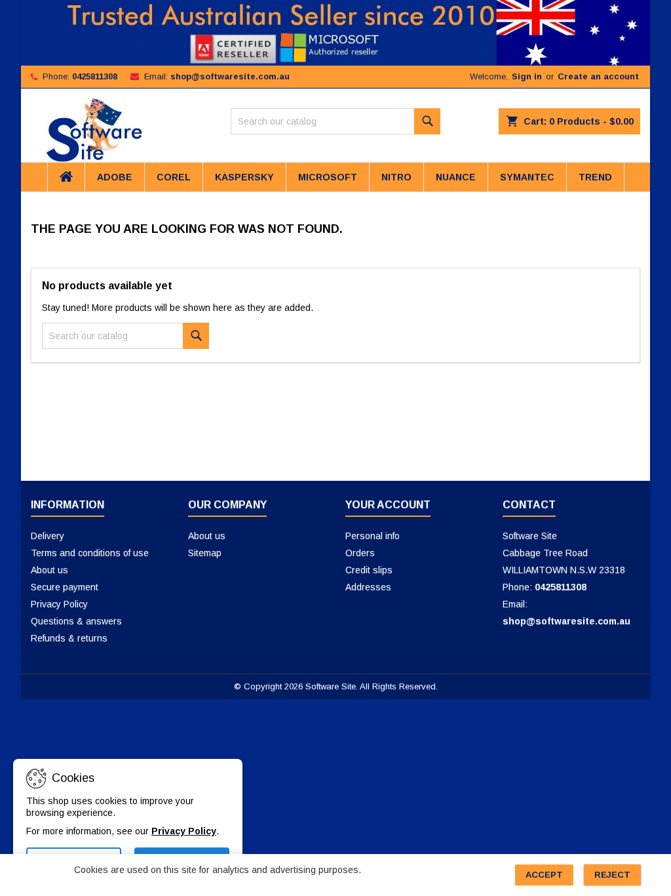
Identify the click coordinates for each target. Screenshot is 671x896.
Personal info (372, 536)
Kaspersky (244, 177)
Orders (360, 553)
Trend (595, 177)
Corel (174, 177)
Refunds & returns (69, 638)
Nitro (396, 177)
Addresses (368, 587)
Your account (388, 504)
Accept (544, 875)
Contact (529, 504)
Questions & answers (76, 621)
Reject (612, 875)
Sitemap (204, 553)
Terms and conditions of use (90, 553)
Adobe (114, 177)
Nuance (456, 177)
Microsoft (327, 177)
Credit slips (369, 570)
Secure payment (64, 587)
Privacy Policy (59, 604)
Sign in (527, 76)
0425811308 (94, 76)
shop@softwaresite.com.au (230, 76)
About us (49, 570)
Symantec (527, 177)
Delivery (47, 536)
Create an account (598, 76)
